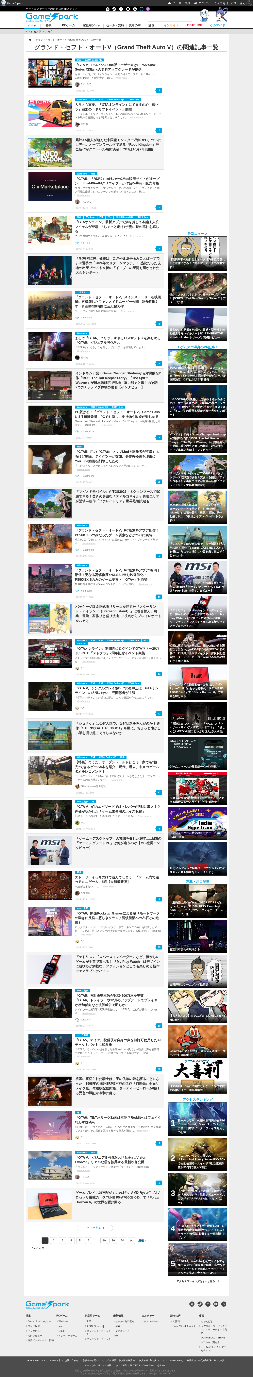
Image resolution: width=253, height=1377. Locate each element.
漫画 (151, 25)
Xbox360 (81, 643)
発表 (79, 217)
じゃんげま (207, 1321)
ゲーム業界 (82, 801)
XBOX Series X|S (93, 60)
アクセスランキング (40, 31)
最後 (141, 1240)
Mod (93, 174)
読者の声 (135, 25)
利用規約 (191, 1360)
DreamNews (149, 1365)
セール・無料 (115, 25)
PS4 (101, 99)
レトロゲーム (151, 1321)
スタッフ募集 (120, 1365)
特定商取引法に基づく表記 (211, 1360)
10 (104, 1240)
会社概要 (112, 1360)
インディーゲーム (68, 1335)
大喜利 (176, 1321)
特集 (49, 25)
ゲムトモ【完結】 (210, 1342)
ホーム (32, 25)
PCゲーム (68, 25)
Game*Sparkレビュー (39, 1321)
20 (113, 1240)
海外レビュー (35, 1335)
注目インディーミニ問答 (41, 1340)
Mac (61, 1326)
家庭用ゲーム (92, 25)
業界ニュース (122, 1331)
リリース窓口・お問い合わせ (64, 1360)
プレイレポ (34, 1326)
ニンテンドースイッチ (99, 1339)
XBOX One (133, 99)
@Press (161, 1365)
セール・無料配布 (124, 1321)
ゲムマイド (217, 25)
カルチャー (82, 292)
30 (122, 1240)
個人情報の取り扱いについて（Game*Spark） (161, 1360)
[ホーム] (29, 39)
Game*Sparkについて (36, 1360)
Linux (61, 1331)
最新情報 (118, 1315)
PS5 (79, 60)
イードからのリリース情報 (98, 1365)
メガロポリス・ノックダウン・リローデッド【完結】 (214, 1329)
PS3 (145, 640)
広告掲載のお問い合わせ (93, 1360)
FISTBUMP (194, 25)
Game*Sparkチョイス (184, 1326)
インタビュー (35, 1331)
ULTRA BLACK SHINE (213, 1337)
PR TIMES (135, 1365)
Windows (82, 99)
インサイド (171, 25)
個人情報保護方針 (127, 1360)
